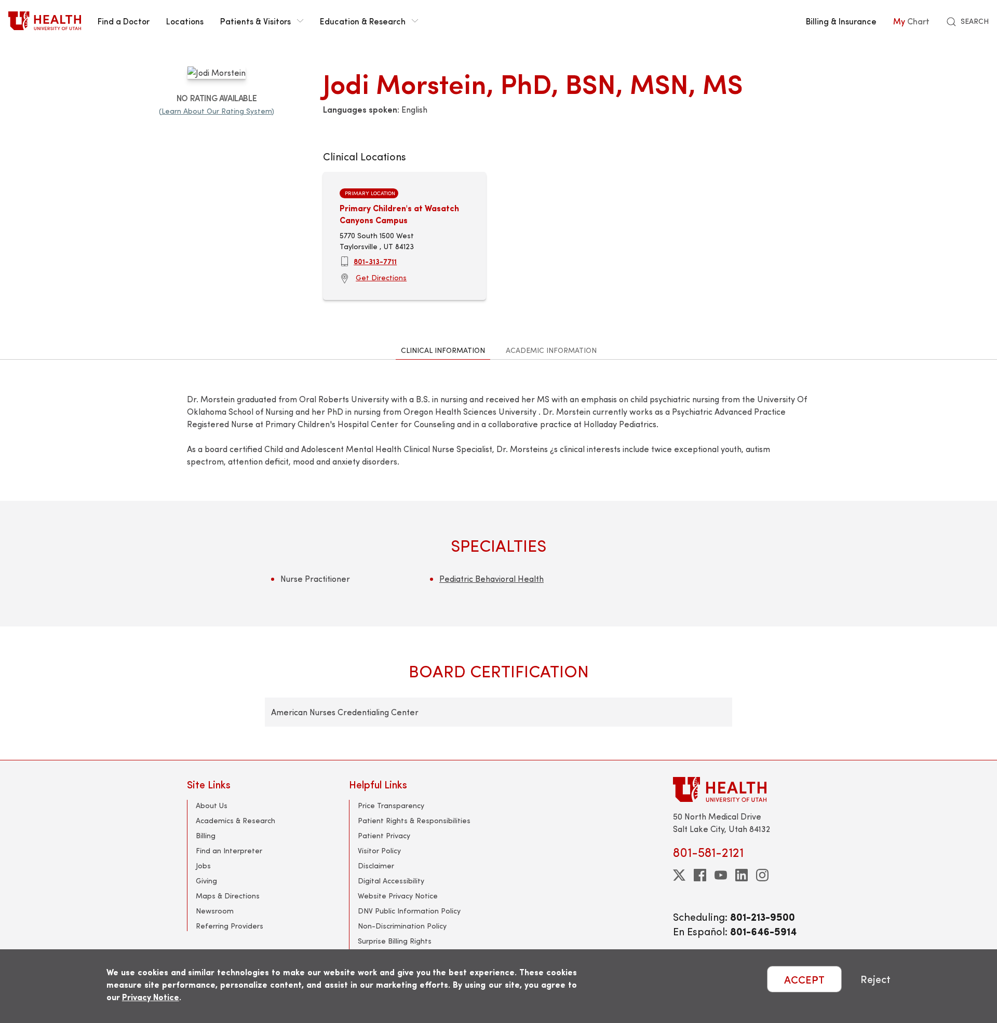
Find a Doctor (124, 20)
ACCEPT (804, 979)
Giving (206, 880)
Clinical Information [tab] (443, 350)
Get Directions (381, 277)
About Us (211, 805)
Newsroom (215, 911)
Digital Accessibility (391, 880)
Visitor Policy (379, 850)
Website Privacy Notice (398, 896)
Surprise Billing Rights (395, 941)
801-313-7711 (375, 261)
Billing (205, 835)
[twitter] (679, 875)
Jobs (203, 865)
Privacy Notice (150, 997)
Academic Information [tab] (551, 350)
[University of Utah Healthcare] (741, 789)
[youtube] (721, 875)
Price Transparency (391, 805)
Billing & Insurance (841, 20)
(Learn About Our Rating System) (216, 111)
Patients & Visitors (255, 20)
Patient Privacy (384, 835)
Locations (185, 20)
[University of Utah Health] (44, 21)
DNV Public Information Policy (409, 911)
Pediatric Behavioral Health (491, 578)
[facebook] (700, 875)
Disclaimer (376, 865)
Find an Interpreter (229, 850)
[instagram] (762, 875)
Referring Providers (229, 926)
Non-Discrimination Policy (402, 926)
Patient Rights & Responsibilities (414, 820)
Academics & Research (235, 820)
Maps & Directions (228, 896)
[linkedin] (741, 875)
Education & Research (363, 20)
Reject (875, 979)
